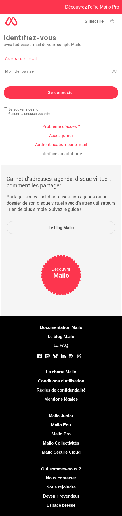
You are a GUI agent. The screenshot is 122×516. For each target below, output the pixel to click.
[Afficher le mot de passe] (114, 71)
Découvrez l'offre (92, 7)
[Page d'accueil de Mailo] (11, 21)
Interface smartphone (61, 153)
